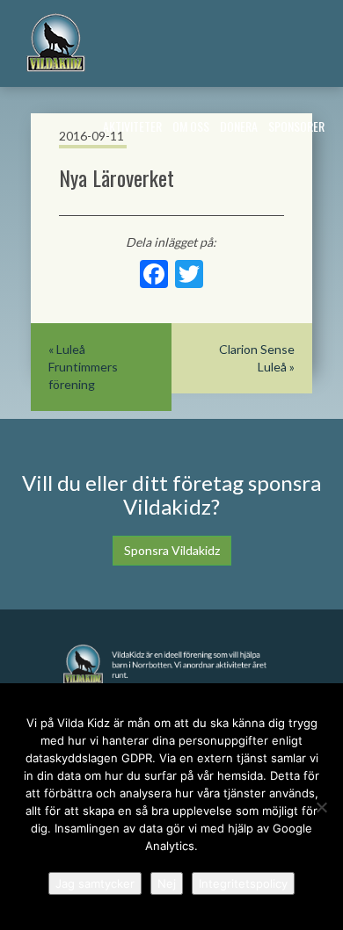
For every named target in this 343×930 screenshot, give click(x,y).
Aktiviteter (132, 126)
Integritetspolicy (243, 883)
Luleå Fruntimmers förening (83, 367)
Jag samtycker (95, 883)
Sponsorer (296, 126)
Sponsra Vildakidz (172, 550)
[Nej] (321, 807)
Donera (239, 126)
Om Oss (190, 126)
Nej (166, 883)
